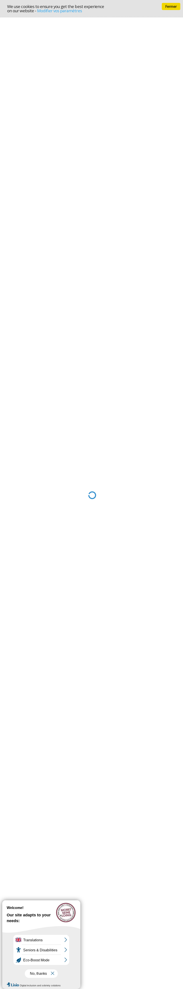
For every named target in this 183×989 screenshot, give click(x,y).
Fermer (171, 6)
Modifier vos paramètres (59, 10)
